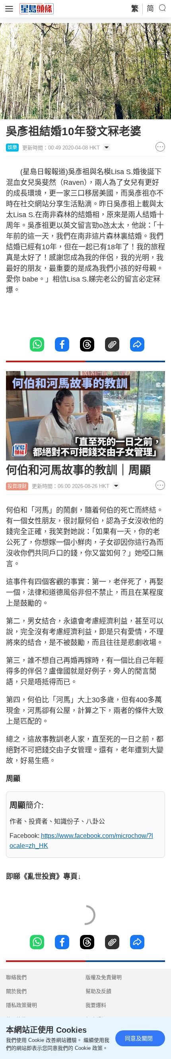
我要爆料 (96, 1005)
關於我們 (16, 991)
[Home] (36, 8)
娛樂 (12, 147)
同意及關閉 (139, 1038)
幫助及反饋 (98, 991)
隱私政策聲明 (21, 1005)
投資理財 (17, 486)
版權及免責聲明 (104, 977)
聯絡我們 (16, 977)
